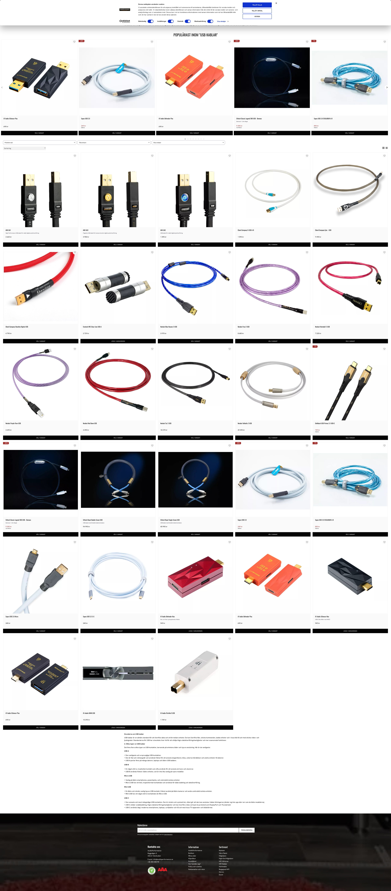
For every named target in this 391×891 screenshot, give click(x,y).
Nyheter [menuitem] (222, 850)
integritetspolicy (168, 834)
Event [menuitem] (221, 875)
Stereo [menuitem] (221, 872)
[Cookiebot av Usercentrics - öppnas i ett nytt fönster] (125, 21)
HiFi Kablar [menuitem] (223, 864)
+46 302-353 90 (153, 862)
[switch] (171, 21)
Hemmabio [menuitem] (223, 867)
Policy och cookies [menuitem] (195, 867)
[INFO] (39, 133)
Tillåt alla (257, 5)
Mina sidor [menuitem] (192, 856)
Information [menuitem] (193, 847)
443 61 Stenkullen (154, 856)
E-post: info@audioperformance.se (160, 859)
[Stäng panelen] (276, 3)
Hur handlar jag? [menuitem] (194, 864)
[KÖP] (118, 341)
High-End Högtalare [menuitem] (226, 858)
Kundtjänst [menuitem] (192, 861)
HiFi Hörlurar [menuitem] (224, 861)
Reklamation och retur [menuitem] (196, 869)
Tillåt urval (257, 11)
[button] (39, 142)
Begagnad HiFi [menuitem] (224, 869)
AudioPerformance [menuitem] (195, 850)
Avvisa (257, 16)
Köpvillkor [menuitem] (192, 858)
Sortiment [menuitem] (223, 847)
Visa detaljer (221, 21)
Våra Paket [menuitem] (223, 853)
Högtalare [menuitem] (222, 856)
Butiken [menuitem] (191, 853)
